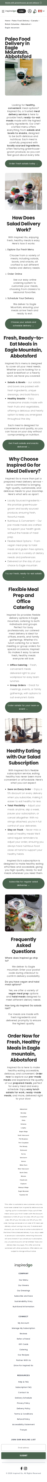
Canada (34, 21)
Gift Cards (23, 1344)
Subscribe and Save (23, 1296)
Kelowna (23, 1124)
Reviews (23, 1333)
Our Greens (23, 1285)
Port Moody (23, 1146)
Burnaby (23, 1113)
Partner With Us (23, 1360)
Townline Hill (23, 1195)
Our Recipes (23, 1355)
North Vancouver (23, 1135)
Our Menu (23, 1280)
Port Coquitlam (23, 1142)
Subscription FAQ (24, 1387)
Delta (23, 1120)
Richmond (23, 1150)
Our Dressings (23, 1290)
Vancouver (23, 1157)
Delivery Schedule (23, 1398)
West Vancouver (23, 1169)
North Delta (23, 1172)
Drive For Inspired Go (23, 1365)
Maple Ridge (23, 1131)
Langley (23, 1128)
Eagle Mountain (23, 1191)
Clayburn (23, 1183)
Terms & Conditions (23, 1414)
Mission (23, 1176)
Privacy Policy (23, 1403)
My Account (23, 1323)
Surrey (23, 1154)
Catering (23, 1349)
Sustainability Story (24, 1301)
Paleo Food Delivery (20, 21)
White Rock (23, 1165)
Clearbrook (23, 1180)
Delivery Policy (23, 1408)
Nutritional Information (23, 1306)
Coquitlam (23, 1116)
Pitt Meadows (23, 1139)
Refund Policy (23, 1419)
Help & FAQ (23, 1382)
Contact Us (23, 1392)
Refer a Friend (23, 1339)
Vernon (23, 1161)
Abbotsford (25, 24)
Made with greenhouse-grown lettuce (22, 3)
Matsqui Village (23, 1187)
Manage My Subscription (23, 1328)
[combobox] (42, 11)
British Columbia (12, 24)
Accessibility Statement (23, 1424)
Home (7, 21)
